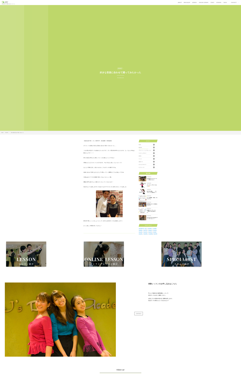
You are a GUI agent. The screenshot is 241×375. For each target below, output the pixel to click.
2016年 (150, 230)
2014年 (140, 232)
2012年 (150, 232)
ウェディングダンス (146, 153)
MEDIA (146, 156)
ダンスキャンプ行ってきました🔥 (152, 185)
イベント (146, 158)
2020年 (150, 228)
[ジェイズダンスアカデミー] (5, 2)
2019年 (155, 228)
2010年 (140, 234)
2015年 (155, 230)
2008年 (151, 234)
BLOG (146, 144)
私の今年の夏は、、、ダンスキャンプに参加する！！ (152, 192)
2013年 (145, 232)
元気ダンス (146, 161)
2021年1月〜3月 (143, 228)
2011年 (154, 232)
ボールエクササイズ (146, 164)
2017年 (145, 230)
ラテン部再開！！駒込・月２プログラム (152, 198)
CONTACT (138, 313)
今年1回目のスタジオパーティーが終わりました (152, 179)
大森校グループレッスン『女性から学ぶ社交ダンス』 (151, 211)
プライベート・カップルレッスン (146, 150)
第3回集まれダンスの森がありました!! (152, 204)
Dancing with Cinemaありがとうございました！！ (152, 218)
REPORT (146, 147)
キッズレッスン (146, 167)
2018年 (140, 230)
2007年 (155, 234)
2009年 (145, 234)
